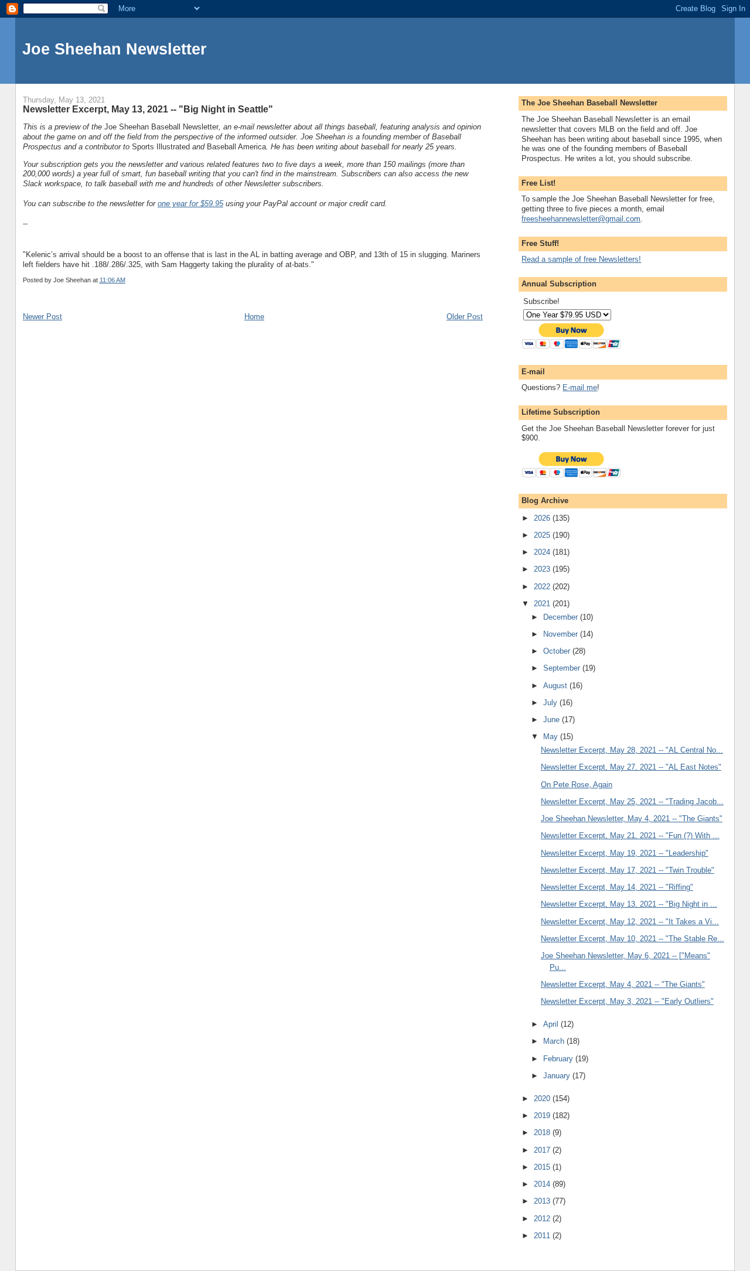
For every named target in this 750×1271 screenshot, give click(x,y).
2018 (543, 1132)
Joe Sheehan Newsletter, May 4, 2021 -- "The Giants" (631, 818)
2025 (543, 535)
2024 (543, 552)
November (561, 634)
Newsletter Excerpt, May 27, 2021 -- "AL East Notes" (631, 767)
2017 (543, 1150)
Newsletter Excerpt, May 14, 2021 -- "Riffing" (617, 887)
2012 (543, 1218)
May (551, 736)
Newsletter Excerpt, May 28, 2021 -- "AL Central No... (632, 750)
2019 (543, 1115)
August (556, 685)
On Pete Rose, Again (576, 784)
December (561, 617)
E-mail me (579, 387)
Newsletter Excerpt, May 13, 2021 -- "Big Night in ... (629, 904)
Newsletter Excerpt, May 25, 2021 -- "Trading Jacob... (632, 801)
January (557, 1075)
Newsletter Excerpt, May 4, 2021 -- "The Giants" (623, 984)
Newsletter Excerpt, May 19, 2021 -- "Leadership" (624, 853)
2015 (543, 1167)
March (555, 1041)
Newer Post (42, 316)
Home (254, 316)
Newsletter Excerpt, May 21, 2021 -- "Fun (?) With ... (630, 835)
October (557, 651)
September (562, 668)
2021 (543, 603)
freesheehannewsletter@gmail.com (580, 218)
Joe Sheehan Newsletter (114, 49)
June (552, 719)
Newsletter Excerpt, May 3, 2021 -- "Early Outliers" (627, 1001)
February (559, 1058)
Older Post (464, 316)
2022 (543, 586)
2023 (543, 569)
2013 (543, 1201)
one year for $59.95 (190, 203)
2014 (543, 1184)
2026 (543, 518)
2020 (543, 1098)
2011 (543, 1235)
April (552, 1024)
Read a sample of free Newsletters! (581, 259)
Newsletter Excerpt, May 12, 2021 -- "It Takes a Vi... (630, 921)
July (551, 702)
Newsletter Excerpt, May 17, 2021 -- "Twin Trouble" (627, 870)
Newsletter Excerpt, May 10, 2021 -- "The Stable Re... (632, 938)
